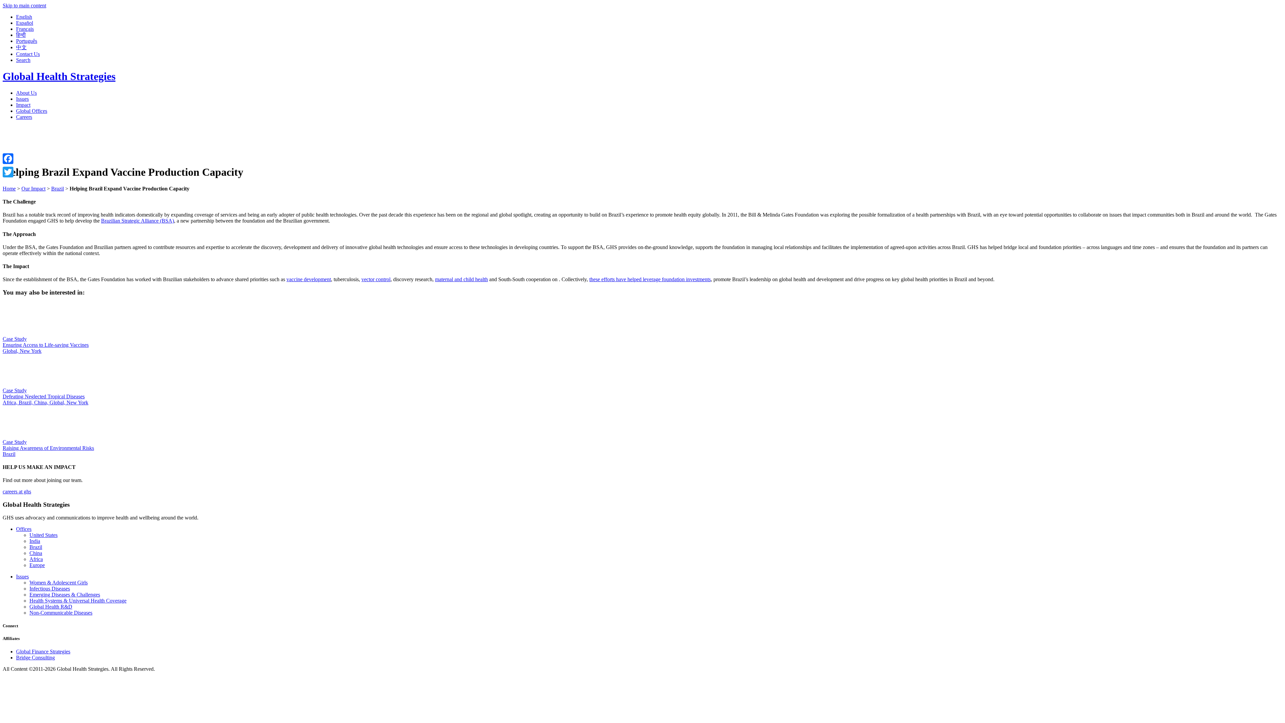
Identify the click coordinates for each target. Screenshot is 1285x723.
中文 (21, 47)
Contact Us (28, 54)
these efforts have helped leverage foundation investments (650, 279)
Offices (23, 529)
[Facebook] (8, 158)
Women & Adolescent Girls (58, 582)
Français (25, 29)
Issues (22, 99)
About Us (26, 93)
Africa (36, 559)
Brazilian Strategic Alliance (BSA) (137, 221)
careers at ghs (17, 491)
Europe (37, 565)
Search (23, 60)
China (35, 553)
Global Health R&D (50, 607)
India (34, 541)
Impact (23, 105)
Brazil (35, 547)
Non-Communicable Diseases (60, 613)
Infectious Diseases (49, 588)
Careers (24, 117)
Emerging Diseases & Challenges (64, 594)
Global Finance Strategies (43, 651)
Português (26, 41)
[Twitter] (8, 172)
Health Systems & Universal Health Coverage (77, 601)
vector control (376, 279)
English (24, 17)
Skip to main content (24, 5)
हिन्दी (21, 35)
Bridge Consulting (35, 657)
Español (24, 23)
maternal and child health (461, 279)
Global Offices (31, 111)
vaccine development (308, 279)
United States (43, 535)
